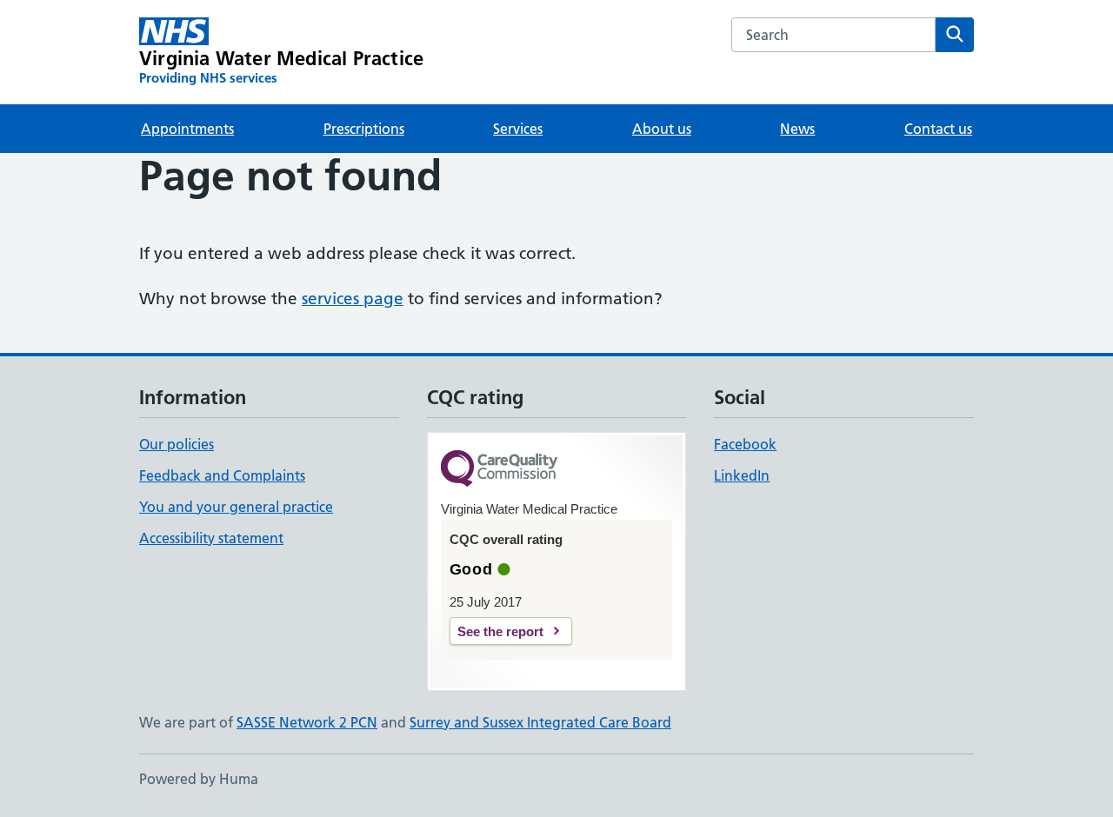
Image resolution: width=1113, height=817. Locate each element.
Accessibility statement (211, 538)
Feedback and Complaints (222, 475)
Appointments (187, 128)
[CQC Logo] (499, 469)
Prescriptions (363, 128)
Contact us (938, 128)
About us (661, 128)
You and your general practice (236, 506)
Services (518, 128)
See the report (500, 631)
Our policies (176, 444)
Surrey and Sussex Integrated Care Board (540, 722)
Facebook (745, 444)
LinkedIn (742, 475)
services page (352, 299)
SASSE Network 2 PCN (307, 722)
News (797, 128)
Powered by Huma (198, 778)
